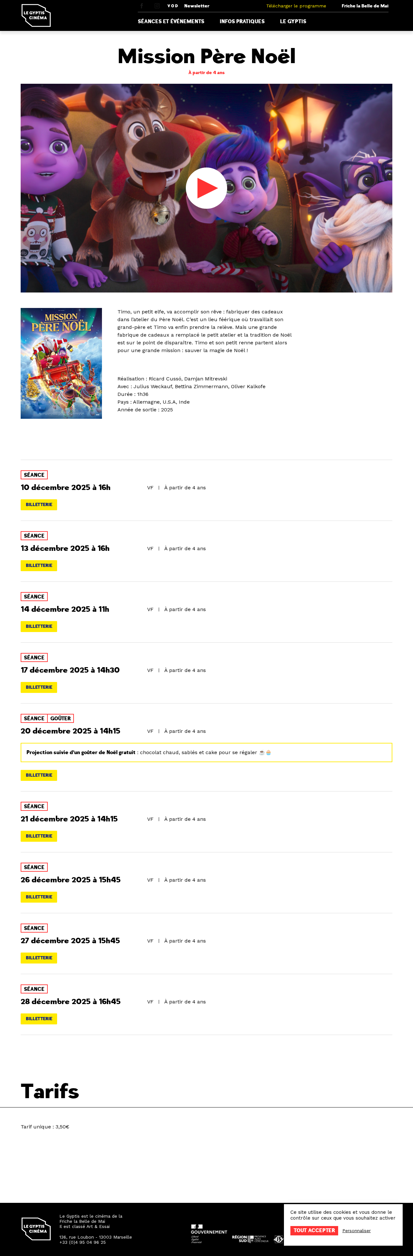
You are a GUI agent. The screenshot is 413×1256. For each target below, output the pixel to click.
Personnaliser (356, 1230)
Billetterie (39, 504)
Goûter (60, 718)
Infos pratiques (242, 21)
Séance (34, 475)
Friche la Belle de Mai (365, 6)
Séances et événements (171, 21)
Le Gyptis (293, 21)
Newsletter (196, 6)
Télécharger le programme (296, 5)
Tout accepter (314, 1230)
